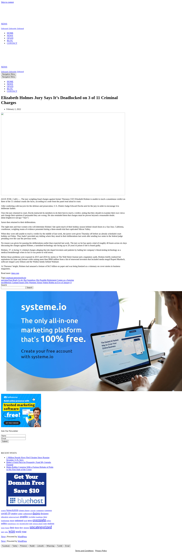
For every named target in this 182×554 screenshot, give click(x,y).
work (18, 531)
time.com (15, 273)
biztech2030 (12, 510)
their (12, 527)
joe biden (32, 517)
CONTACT (12, 43)
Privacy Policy (101, 551)
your (24, 531)
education (4, 517)
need (25, 521)
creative (14, 513)
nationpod (19, 520)
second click (24, 524)
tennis (3, 528)
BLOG (10, 40)
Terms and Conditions (84, 551)
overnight (39, 520)
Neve (3, 536)
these (17, 528)
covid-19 (5, 513)
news (30, 520)
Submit (5, 441)
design (36, 513)
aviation (3, 510)
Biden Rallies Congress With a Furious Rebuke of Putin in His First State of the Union (29, 468)
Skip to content (7, 2)
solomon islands (38, 523)
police (48, 521)
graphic (24, 516)
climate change (24, 510)
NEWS (10, 35)
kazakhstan (39, 517)
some (45, 524)
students (50, 523)
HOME (10, 33)
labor (45, 517)
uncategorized (16, 278)
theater (7, 528)
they (21, 528)
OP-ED (10, 38)
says (18, 523)
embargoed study (14, 517)
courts (8, 278)
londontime (5, 521)
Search (4, 285)
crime (20, 514)
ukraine (26, 528)
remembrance (12, 523)
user (2, 532)
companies (40, 510)
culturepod (27, 514)
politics (4, 523)
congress (48, 510)
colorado (33, 510)
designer (45, 513)
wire (24, 278)
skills (30, 523)
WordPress (22, 536)
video (6, 532)
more (12, 520)
